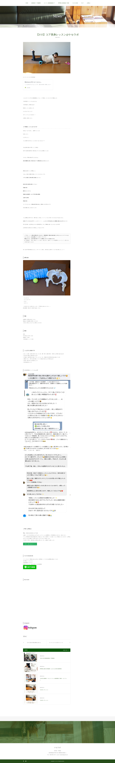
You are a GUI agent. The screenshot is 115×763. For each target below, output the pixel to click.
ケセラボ (57, 747)
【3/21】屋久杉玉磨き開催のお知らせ (34, 642)
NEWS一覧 (65, 650)
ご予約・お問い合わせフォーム (30, 544)
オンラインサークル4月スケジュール (56, 642)
